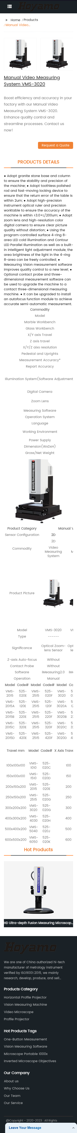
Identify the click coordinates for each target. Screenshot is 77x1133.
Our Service (13, 1103)
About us (11, 1081)
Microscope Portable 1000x (26, 1053)
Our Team (12, 1096)
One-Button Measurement (25, 1039)
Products (31, 20)
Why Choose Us (16, 1088)
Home (15, 20)
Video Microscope (18, 1012)
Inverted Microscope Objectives (30, 1061)
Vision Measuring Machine (25, 1004)
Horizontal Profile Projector (25, 997)
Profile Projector (16, 1019)
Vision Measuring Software (25, 1046)
